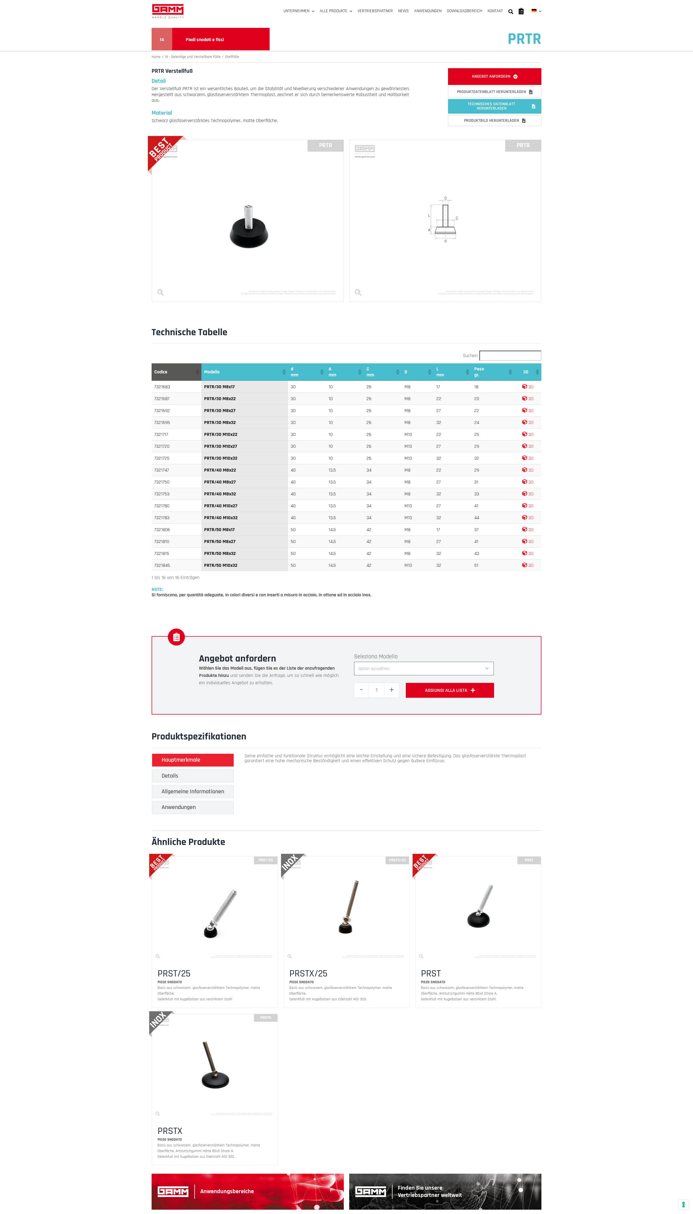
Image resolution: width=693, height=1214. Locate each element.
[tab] (193, 760)
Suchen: (470, 356)
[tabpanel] (385, 785)
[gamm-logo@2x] (168, 6)
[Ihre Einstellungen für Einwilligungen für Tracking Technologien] (683, 1204)
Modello (388, 656)
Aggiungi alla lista (446, 690)
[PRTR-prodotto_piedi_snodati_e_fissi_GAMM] (248, 142)
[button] (197, 372)
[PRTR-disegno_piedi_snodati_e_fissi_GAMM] (445, 142)
